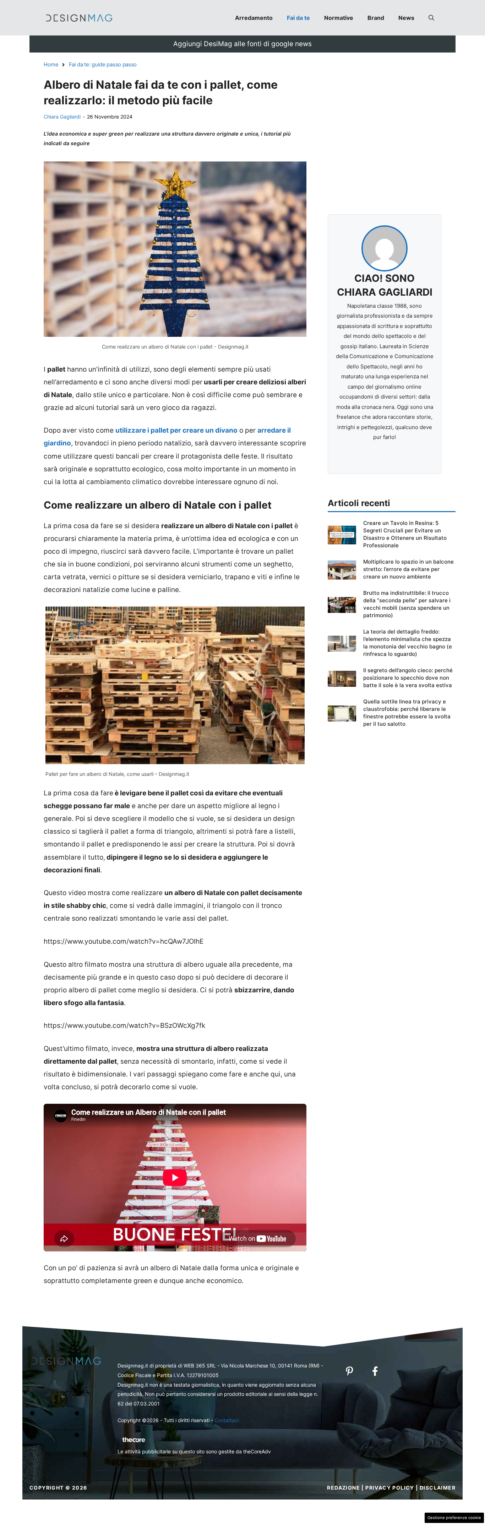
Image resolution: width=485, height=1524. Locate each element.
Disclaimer (438, 1488)
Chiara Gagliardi (62, 117)
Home (51, 64)
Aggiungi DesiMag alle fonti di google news (242, 44)
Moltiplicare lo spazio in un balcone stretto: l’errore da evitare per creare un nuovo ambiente (408, 569)
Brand (375, 17)
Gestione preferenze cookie (454, 1517)
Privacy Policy (389, 1488)
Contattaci (226, 1420)
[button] (431, 17)
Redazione (343, 1488)
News (406, 17)
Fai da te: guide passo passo (103, 64)
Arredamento (254, 17)
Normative (338, 17)
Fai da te (298, 17)
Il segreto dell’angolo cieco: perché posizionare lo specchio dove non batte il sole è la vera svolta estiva (408, 678)
